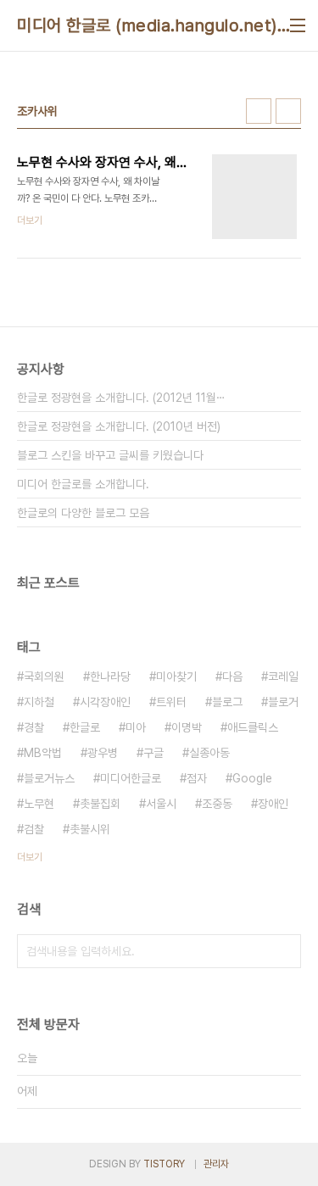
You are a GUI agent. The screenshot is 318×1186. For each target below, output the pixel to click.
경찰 (34, 727)
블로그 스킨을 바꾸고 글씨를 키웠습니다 (110, 455)
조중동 (217, 803)
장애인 (273, 803)
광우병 (102, 753)
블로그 (227, 702)
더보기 (29, 857)
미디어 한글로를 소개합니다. (83, 484)
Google (252, 778)
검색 (284, 951)
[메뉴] (297, 25)
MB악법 (43, 753)
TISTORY (164, 1164)
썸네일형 (258, 111)
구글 (153, 753)
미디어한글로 (130, 778)
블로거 (283, 702)
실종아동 (209, 753)
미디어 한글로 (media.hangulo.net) (147, 25)
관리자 (216, 1164)
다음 (232, 676)
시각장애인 (105, 702)
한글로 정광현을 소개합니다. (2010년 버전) (118, 426)
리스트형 (288, 111)
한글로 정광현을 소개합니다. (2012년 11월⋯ (121, 397)
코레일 (283, 676)
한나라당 (110, 676)
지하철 (39, 702)
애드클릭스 (252, 727)
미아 (136, 727)
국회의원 (44, 676)
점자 (197, 778)
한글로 (85, 727)
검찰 (34, 829)
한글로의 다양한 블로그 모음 (83, 513)
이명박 (186, 727)
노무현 (39, 803)
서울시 (161, 803)
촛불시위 (90, 829)
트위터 (171, 702)
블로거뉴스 (49, 778)
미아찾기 (176, 676)
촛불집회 (100, 803)
